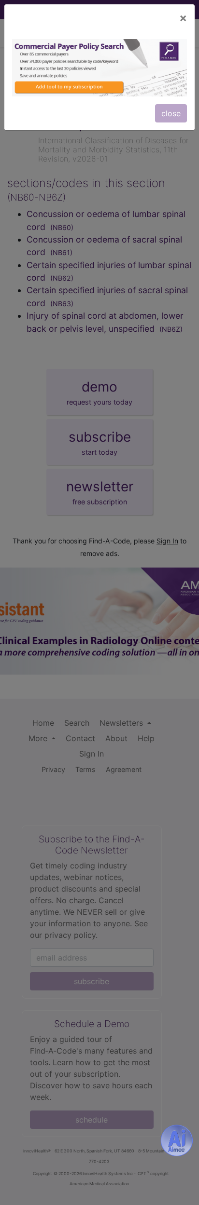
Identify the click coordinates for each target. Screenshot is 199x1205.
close (171, 113)
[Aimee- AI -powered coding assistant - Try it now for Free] (176, 1140)
